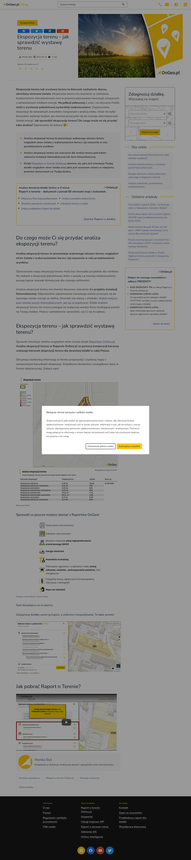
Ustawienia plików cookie (101, 446)
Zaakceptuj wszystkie (129, 446)
